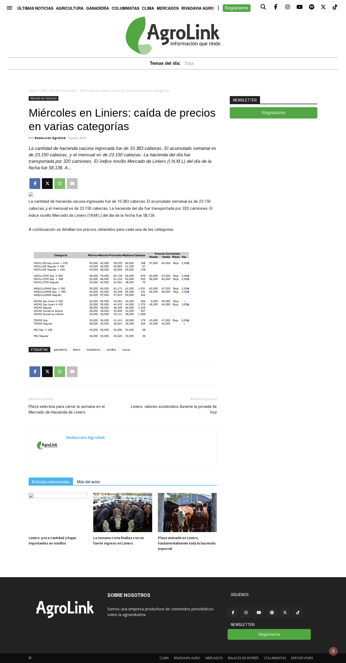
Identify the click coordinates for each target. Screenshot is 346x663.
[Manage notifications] (333, 651)
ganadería (60, 349)
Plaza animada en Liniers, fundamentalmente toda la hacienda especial (186, 543)
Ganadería (97, 8)
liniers (77, 349)
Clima (148, 8)
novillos (111, 349)
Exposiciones (302, 658)
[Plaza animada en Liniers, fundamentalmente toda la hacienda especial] (187, 530)
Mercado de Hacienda (58, 90)
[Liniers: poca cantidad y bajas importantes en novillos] (58, 497)
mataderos (93, 349)
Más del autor (88, 482)
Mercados (168, 8)
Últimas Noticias (35, 8)
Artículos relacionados (51, 482)
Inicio (33, 90)
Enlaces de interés (243, 658)
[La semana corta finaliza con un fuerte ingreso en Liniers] (122, 530)
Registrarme (236, 8)
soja (189, 63)
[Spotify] (272, 612)
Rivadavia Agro (197, 8)
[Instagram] (246, 612)
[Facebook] (233, 612)
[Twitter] (285, 612)
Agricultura (70, 8)
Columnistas (125, 8)
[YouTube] (259, 612)
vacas (126, 349)
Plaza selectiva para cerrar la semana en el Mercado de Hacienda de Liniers (67, 409)
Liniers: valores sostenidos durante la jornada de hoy (174, 409)
